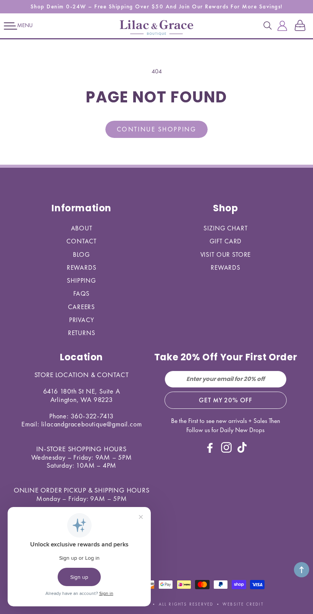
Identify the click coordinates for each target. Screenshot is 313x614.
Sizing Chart (225, 228)
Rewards (82, 267)
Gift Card (226, 241)
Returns (81, 333)
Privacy (81, 320)
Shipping (81, 280)
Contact (81, 241)
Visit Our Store (225, 254)
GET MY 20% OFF (225, 400)
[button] (10, 26)
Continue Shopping (156, 129)
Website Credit (243, 604)
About (81, 228)
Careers (81, 307)
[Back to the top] (301, 569)
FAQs (81, 293)
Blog (81, 254)
